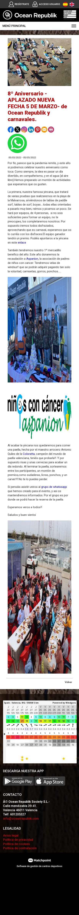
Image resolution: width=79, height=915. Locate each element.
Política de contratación (20, 848)
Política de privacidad (18, 840)
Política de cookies (16, 844)
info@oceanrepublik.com (21, 818)
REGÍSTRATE (22, 4)
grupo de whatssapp (54, 487)
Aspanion (32, 258)
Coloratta (29, 454)
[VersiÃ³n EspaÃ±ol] (65, 4)
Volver (68, 682)
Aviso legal (11, 835)
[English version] (71, 4)
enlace (22, 242)
